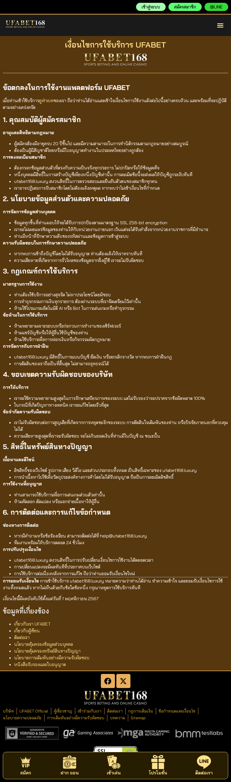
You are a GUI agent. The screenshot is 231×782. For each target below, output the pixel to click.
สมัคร (25, 773)
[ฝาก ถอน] (70, 762)
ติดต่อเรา (22, 637)
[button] (220, 25)
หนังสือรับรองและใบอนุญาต (40, 664)
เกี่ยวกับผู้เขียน (27, 630)
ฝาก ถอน (70, 773)
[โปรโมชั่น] (158, 762)
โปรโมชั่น (158, 773)
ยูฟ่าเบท (46, 100)
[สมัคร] (26, 762)
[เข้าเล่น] (114, 762)
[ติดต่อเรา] (204, 762)
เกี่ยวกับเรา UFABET (32, 624)
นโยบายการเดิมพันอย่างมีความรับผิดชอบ (51, 657)
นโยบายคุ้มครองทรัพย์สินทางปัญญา (47, 651)
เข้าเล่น (114, 773)
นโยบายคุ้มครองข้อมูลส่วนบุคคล (43, 644)
